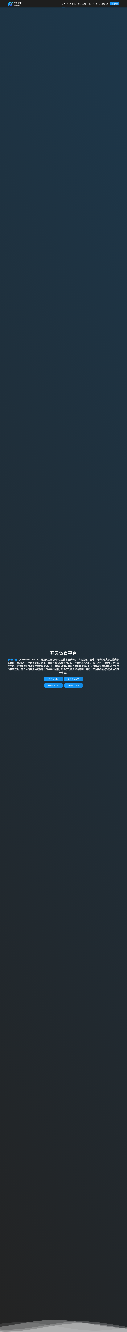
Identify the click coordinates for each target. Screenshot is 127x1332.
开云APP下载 (93, 4)
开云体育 (13, 659)
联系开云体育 (82, 4)
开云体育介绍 (71, 4)
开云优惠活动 (103, 4)
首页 (63, 4)
